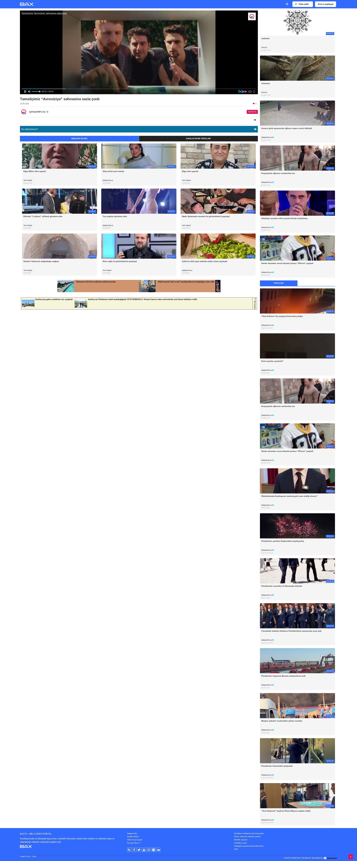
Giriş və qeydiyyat (325, 4)
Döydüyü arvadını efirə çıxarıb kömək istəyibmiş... (285, 218)
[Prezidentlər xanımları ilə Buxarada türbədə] (297, 571)
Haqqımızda (132, 833)
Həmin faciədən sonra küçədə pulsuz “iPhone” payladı (287, 263)
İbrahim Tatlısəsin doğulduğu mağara (41, 261)
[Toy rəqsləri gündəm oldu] (138, 201)
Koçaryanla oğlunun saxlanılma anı (278, 173)
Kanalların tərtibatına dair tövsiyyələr (249, 833)
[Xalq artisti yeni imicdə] (138, 156)
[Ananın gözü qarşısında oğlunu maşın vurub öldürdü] (297, 113)
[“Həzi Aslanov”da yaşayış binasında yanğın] (297, 301)
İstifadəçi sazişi (240, 843)
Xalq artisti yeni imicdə (113, 171)
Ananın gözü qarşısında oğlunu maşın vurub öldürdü (286, 128)
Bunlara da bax (79, 138)
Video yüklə (303, 4)
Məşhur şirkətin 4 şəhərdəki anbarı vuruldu (281, 721)
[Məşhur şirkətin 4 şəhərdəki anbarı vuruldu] (297, 706)
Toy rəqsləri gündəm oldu (115, 216)
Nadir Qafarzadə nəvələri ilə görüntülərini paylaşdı (206, 216)
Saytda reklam (133, 836)
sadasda (265, 38)
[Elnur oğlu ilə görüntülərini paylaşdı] (138, 246)
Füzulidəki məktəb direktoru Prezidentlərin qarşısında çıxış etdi (291, 631)
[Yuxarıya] (350, 856)
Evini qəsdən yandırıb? (272, 361)
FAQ (236, 849)
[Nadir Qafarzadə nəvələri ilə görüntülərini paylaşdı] (218, 201)
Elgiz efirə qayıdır (190, 171)
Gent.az (264, 47)
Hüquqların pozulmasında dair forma (248, 846)
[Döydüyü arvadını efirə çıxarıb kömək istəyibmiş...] (297, 203)
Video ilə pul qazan (134, 840)
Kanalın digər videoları (198, 138)
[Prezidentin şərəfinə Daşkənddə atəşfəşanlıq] (297, 526)
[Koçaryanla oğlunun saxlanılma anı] (297, 158)
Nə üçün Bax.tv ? (134, 843)
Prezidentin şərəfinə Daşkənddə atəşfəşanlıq (282, 541)
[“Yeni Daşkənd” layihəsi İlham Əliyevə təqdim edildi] (297, 795)
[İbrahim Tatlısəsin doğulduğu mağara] (59, 246)
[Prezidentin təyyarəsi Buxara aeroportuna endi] (297, 661)
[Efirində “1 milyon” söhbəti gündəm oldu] (59, 201)
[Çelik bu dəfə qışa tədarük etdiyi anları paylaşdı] (218, 246)
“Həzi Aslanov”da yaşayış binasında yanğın (282, 316)
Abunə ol (252, 112)
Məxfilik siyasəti (240, 840)
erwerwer (265, 83)
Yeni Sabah (27, 180)
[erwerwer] (297, 68)
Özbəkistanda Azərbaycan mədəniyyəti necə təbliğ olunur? (289, 496)
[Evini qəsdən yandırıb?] (297, 346)
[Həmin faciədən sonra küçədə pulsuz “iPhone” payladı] (297, 248)
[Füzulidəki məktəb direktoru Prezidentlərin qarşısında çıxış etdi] (297, 616)
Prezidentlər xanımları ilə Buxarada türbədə (281, 586)
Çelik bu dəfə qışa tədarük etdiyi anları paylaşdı (204, 261)
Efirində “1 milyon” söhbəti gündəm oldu (42, 216)
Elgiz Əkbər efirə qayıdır (34, 171)
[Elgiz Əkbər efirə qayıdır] (59, 156)
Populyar (279, 283)
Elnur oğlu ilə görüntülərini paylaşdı (120, 261)
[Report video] (255, 120)
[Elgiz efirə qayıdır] (218, 156)
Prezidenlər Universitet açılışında (277, 766)
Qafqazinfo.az (108, 180)
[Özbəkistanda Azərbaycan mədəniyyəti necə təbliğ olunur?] (297, 481)
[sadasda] (297, 23)
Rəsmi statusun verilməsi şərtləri (247, 836)
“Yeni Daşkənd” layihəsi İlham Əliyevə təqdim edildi (285, 811)
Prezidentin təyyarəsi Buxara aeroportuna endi (283, 676)
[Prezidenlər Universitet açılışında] (297, 750)
